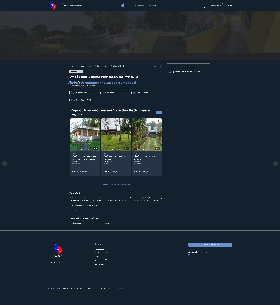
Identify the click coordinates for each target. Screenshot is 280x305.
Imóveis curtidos (140, 6)
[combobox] (93, 5)
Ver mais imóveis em (116, 184)
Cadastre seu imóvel (210, 244)
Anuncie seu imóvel (213, 6)
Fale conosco (100, 265)
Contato (152, 6)
